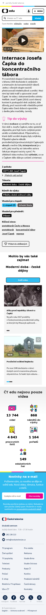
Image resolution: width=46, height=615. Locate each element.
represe (20, 233)
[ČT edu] (8, 12)
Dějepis (6, 215)
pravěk (33, 23)
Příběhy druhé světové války (17, 194)
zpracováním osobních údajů (28, 509)
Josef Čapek (8, 233)
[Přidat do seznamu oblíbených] (38, 288)
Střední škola (25, 205)
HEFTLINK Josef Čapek (14, 170)
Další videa (23, 280)
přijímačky (18, 23)
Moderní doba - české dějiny (17, 184)
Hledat (38, 18)
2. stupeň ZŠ (9, 205)
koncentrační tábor (25, 229)
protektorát (8, 229)
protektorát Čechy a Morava (16, 225)
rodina (26, 23)
